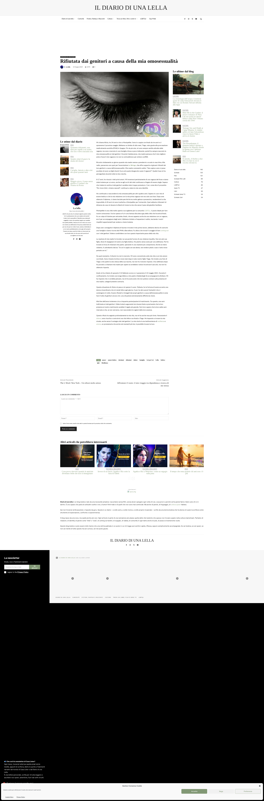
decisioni (121, 360)
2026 (72, 145)
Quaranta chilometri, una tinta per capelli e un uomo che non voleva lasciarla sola (81, 149)
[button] (260, 786)
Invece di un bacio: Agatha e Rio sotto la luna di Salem (114, 472)
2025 (77, 468)
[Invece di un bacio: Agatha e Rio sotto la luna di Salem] (114, 455)
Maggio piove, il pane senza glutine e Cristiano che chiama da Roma (81, 183)
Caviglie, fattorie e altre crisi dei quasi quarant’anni (81, 171)
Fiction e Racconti (113, 468)
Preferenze (248, 791)
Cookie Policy (9, 797)
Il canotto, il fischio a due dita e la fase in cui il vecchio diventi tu (193, 161)
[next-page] (133, 478)
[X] (192, 67)
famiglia (142, 360)
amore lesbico (112, 360)
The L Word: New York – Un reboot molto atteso (80, 383)
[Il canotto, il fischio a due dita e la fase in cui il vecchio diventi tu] (177, 159)
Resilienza (105, 363)
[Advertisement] (132, 37)
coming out (164, 230)
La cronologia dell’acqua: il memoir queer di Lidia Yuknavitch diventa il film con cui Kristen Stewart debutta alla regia (187, 102)
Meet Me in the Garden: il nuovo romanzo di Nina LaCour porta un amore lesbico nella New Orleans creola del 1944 (193, 117)
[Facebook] (185, 19)
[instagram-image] (73, 578)
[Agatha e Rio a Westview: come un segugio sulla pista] (150, 455)
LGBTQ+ (147, 211)
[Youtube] (196, 19)
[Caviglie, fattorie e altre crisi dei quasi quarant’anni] (64, 171)
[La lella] (62, 67)
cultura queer (176, 505)
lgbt (98, 363)
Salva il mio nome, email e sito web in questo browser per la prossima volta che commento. (87, 423)
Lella (157, 360)
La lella (68, 67)
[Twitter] (192, 19)
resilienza (161, 321)
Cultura (176, 96)
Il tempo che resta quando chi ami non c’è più (186, 472)
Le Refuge (132, 165)
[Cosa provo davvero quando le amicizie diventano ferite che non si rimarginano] (77, 455)
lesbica (163, 360)
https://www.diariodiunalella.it (76, 211)
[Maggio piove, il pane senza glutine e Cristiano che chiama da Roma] (64, 182)
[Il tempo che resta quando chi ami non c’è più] (186, 455)
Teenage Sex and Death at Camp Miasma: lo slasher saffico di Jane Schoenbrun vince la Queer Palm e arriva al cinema (193, 132)
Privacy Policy (21, 797)
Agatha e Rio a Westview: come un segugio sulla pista (150, 472)
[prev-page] (130, 478)
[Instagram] (188, 19)
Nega (221, 791)
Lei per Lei (150, 360)
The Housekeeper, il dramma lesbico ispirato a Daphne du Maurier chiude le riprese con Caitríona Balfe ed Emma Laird (193, 147)
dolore (98, 318)
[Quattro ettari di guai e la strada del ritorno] (64, 160)
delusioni (128, 360)
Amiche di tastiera (68, 56)
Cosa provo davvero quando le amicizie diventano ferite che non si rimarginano (77, 472)
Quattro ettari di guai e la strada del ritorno (80, 160)
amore (98, 324)
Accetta (194, 791)
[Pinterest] (197, 67)
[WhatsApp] (202, 67)
